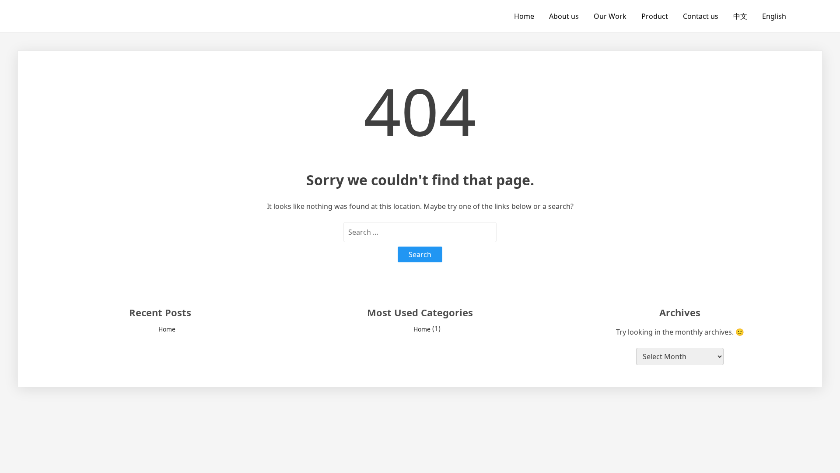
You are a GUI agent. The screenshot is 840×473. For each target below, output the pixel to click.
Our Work (610, 16)
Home (524, 16)
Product (654, 16)
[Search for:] (420, 232)
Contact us (700, 16)
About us (564, 16)
